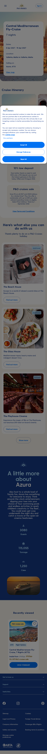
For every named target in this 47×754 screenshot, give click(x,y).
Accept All (23, 145)
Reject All (24, 159)
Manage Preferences (23, 152)
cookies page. (10, 135)
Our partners (8, 138)
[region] (23, 134)
